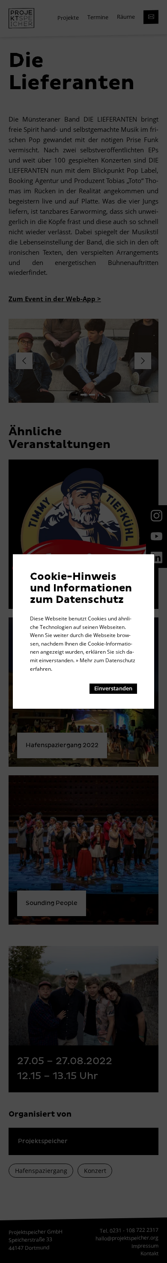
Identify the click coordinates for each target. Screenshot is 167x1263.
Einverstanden (113, 688)
